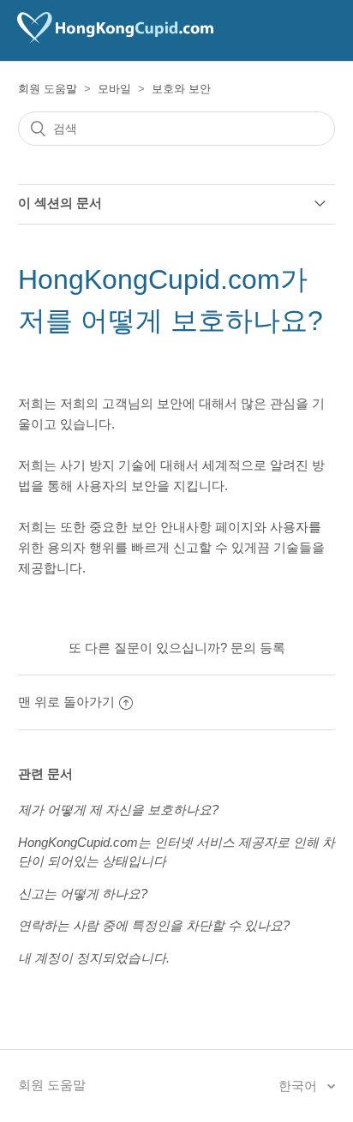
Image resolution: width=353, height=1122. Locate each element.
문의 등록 (257, 647)
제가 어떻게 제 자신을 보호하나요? (118, 809)
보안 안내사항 (171, 526)
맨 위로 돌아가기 (66, 701)
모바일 (114, 88)
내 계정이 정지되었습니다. (94, 958)
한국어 (299, 1085)
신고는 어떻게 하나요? (82, 893)
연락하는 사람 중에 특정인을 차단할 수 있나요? (154, 925)
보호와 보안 (181, 88)
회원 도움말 (47, 88)
